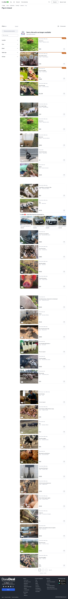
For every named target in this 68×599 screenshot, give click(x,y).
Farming (17, 5)
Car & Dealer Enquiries (51, 585)
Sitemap (25, 588)
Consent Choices (38, 589)
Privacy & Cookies (8, 597)
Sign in (8, 589)
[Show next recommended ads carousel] (65, 214)
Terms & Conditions (15, 597)
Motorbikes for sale (27, 581)
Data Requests (38, 588)
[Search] (3, 35)
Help (36, 580)
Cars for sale (26, 580)
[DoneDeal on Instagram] (13, 586)
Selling (36, 583)
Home (7, 5)
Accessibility (37, 591)
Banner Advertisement (51, 587)
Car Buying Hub (26, 589)
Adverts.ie (25, 595)
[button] (24, 2)
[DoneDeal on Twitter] (6, 586)
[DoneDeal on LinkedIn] (10, 586)
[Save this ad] (64, 49)
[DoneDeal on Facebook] (3, 586)
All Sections (12, 5)
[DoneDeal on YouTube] (8, 586)
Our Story (48, 580)
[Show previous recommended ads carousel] (63, 214)
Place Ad (54, 2)
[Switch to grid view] (58, 26)
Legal (3, 597)
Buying (36, 581)
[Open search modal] (49, 2)
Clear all (16, 26)
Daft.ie (25, 593)
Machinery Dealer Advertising (52, 588)
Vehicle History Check (27, 586)
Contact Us (37, 586)
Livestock (22, 5)
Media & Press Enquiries (51, 581)
